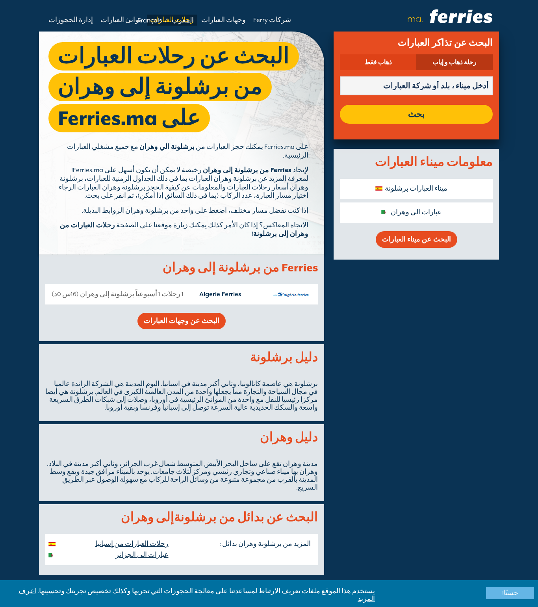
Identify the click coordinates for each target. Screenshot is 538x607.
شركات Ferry (272, 20)
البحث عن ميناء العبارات (416, 239)
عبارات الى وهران (416, 212)
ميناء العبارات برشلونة (416, 188)
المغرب (183, 20)
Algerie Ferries (220, 294)
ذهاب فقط (378, 62)
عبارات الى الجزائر (142, 555)
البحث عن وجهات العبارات (181, 321)
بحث (416, 114)
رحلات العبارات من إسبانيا (132, 544)
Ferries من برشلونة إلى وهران (247, 170)
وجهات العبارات (223, 20)
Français (149, 20)
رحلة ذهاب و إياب (454, 62)
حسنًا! (510, 593)
